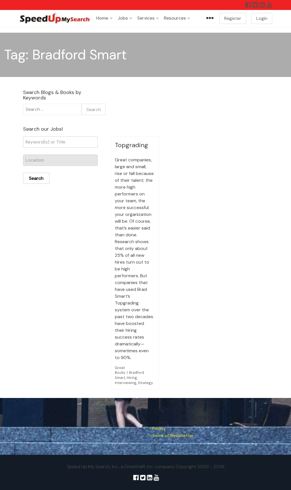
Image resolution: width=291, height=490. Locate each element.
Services (146, 18)
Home (102, 18)
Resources (175, 18)
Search (36, 178)
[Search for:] (52, 109)
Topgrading (131, 145)
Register (232, 18)
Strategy (145, 382)
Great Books (120, 370)
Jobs (123, 18)
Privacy (159, 428)
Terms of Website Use (172, 435)
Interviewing (125, 382)
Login (261, 18)
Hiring (132, 377)
